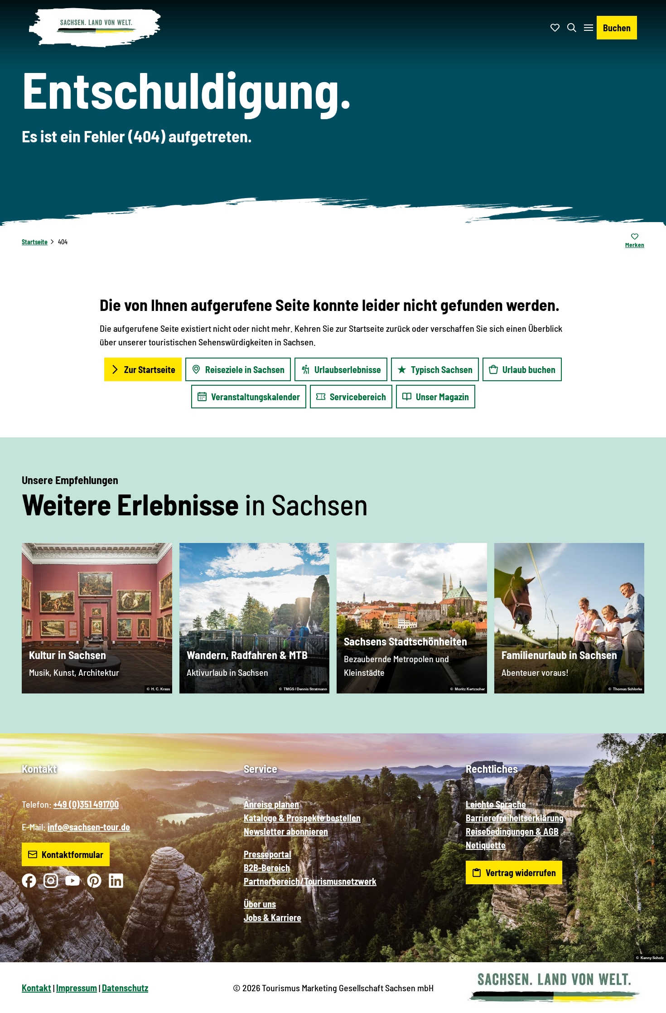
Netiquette (486, 844)
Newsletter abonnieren (286, 831)
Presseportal (267, 853)
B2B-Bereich (267, 867)
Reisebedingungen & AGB (512, 831)
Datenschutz (125, 987)
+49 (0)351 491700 (86, 804)
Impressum (76, 987)
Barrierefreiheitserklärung (515, 817)
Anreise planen (271, 804)
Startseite (35, 242)
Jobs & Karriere (272, 917)
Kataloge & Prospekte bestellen (302, 817)
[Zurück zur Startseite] (95, 27)
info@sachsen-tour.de (89, 826)
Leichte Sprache (496, 804)
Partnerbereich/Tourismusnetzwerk (310, 881)
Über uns (260, 903)
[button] (644, 1002)
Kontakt (36, 987)
